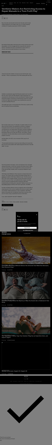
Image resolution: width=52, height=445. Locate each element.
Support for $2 (27, 227)
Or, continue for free (27, 233)
